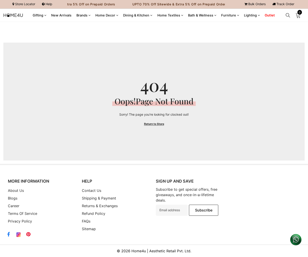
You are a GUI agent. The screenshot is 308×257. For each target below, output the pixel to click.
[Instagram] (18, 235)
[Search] (288, 15)
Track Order (285, 4)
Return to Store (154, 124)
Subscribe (203, 210)
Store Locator (24, 4)
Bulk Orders (256, 4)
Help (48, 4)
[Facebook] (8, 234)
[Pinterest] (28, 234)
